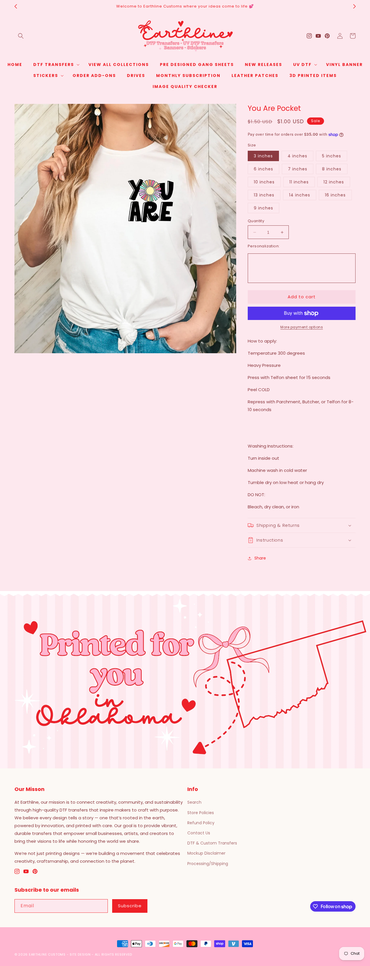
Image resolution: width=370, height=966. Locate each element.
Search (194, 802)
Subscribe (130, 906)
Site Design (80, 954)
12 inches (333, 182)
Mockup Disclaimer (206, 853)
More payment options (301, 327)
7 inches (297, 169)
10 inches (264, 182)
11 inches (299, 182)
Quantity (256, 221)
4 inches (297, 156)
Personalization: (264, 246)
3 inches (263, 156)
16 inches (335, 195)
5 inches (331, 156)
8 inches (331, 169)
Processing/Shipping (207, 863)
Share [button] (260, 558)
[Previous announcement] (15, 6)
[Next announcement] (354, 6)
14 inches (299, 195)
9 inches (263, 208)
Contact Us (198, 833)
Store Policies (200, 813)
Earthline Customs (47, 954)
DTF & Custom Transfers (212, 843)
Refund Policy (200, 823)
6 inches (263, 169)
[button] (20, 36)
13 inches (264, 195)
